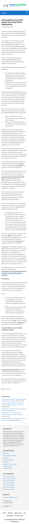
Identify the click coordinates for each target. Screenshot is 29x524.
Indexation (6, 462)
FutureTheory (15, 521)
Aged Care (6, 453)
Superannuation (7, 466)
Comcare (5, 458)
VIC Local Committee (8, 487)
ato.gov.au (19, 165)
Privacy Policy (19, 516)
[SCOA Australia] (14, 5)
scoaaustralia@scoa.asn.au (10, 497)
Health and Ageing (8, 460)
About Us (10, 513)
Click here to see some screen (9, 369)
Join (24, 513)
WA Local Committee (8, 489)
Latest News (6, 389)
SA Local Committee (8, 483)
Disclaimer (10, 516)
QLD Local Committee (9, 481)
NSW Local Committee (9, 478)
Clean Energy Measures (9, 455)
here (21, 163)
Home (4, 513)
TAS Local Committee (9, 485)
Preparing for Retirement (10, 464)
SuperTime (18, 446)
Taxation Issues (7, 468)
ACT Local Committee (9, 476)
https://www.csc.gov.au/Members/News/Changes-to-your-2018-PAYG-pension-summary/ (14, 273)
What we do (18, 513)
